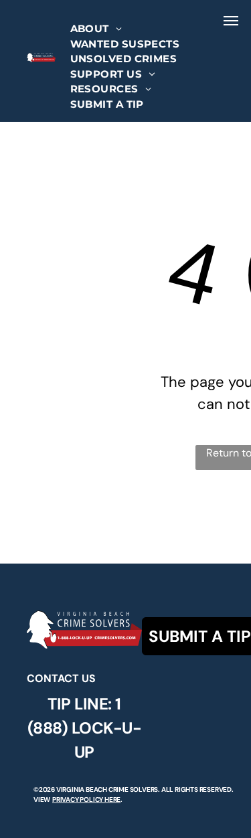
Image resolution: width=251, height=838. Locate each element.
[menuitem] (96, 29)
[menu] (231, 20)
